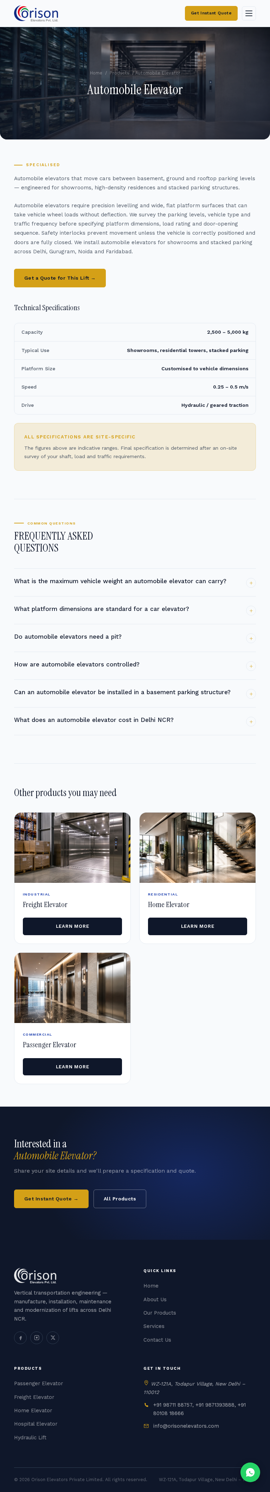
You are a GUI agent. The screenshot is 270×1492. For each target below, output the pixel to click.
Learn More (72, 926)
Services (154, 1326)
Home (96, 73)
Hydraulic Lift (30, 1438)
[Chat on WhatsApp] (250, 1472)
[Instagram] (36, 1337)
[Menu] (249, 13)
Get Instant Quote (211, 13)
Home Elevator (33, 1411)
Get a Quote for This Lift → (60, 278)
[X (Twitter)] (52, 1337)
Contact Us (157, 1340)
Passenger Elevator (38, 1384)
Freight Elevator (34, 1397)
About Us (155, 1300)
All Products (120, 1198)
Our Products (159, 1313)
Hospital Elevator (35, 1424)
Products (119, 73)
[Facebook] (20, 1337)
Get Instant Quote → (51, 1198)
